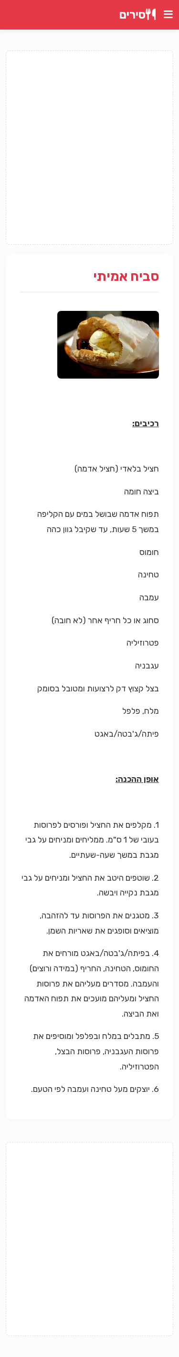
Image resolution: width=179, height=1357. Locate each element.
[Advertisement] (89, 147)
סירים (132, 14)
